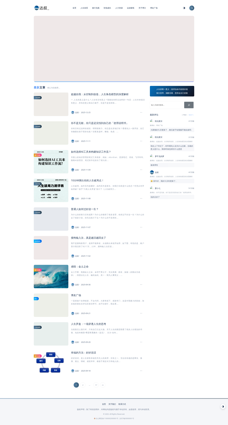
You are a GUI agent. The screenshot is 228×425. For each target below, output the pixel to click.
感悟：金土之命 (80, 266)
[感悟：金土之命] (140, 284)
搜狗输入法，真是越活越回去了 (88, 237)
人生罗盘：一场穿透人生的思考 (88, 324)
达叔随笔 (130, 8)
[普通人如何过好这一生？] (140, 227)
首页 (74, 8)
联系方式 (122, 404)
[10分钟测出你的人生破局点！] (140, 198)
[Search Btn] (191, 8)
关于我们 (112, 404)
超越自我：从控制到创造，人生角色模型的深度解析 (100, 94)
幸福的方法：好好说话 (83, 352)
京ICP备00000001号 (126, 418)
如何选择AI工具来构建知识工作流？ (91, 151)
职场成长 (107, 8)
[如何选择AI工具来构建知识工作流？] (140, 169)
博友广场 (154, 8)
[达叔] (42, 7)
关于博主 (142, 8)
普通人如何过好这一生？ (85, 209)
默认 (36, 299)
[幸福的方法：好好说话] (140, 370)
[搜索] (189, 105)
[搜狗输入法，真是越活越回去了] (140, 256)
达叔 (77, 112)
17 (96, 385)
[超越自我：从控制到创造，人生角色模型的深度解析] (140, 112)
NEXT (191, 115)
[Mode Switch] (184, 7)
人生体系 (84, 8)
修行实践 (95, 8)
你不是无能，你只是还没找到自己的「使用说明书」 (100, 123)
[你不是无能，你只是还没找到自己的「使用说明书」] (140, 141)
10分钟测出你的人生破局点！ (87, 180)
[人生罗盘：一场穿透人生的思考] (140, 342)
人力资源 (119, 8)
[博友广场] (140, 313)
